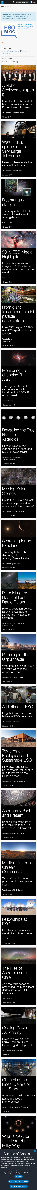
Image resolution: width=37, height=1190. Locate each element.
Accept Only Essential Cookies (18, 1181)
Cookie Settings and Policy (19, 1186)
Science (18, 2)
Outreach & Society (8, 51)
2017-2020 (14, 62)
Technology (6, 53)
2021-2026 (5, 62)
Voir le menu (8, 6)
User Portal (25, 2)
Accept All (19, 1176)
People (17, 51)
